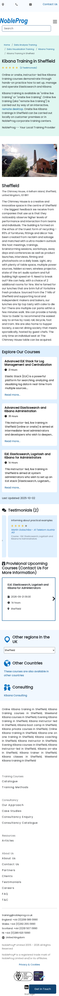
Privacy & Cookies (29, 964)
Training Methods (15, 787)
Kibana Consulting (15, 695)
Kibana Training (46, 49)
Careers (8, 888)
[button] (53, 599)
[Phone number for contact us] (16, 4)
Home (7, 44)
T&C (5, 900)
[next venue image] (53, 162)
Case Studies (11, 811)
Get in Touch (42, 989)
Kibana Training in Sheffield (20, 53)
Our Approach (13, 805)
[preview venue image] (6, 162)
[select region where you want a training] (3, 4)
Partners (8, 870)
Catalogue (10, 781)
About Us (9, 858)
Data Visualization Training (20, 49)
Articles (8, 840)
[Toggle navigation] (55, 21)
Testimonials (11, 882)
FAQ (5, 894)
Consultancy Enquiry (17, 817)
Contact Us (50, 4)
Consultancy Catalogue (20, 823)
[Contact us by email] (30, 4)
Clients (7, 876)
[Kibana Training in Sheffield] (17, 20)
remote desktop (12, 109)
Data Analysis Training (25, 44)
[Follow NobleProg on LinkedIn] (27, 987)
